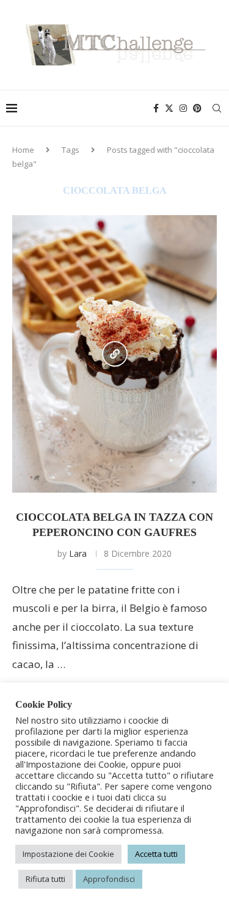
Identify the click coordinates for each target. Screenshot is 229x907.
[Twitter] (169, 108)
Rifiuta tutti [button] (45, 878)
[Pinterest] (197, 108)
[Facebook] (156, 108)
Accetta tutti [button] (156, 853)
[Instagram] (183, 108)
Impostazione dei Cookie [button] (68, 853)
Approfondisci (109, 878)
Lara (78, 553)
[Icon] (115, 354)
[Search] (217, 108)
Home (23, 149)
